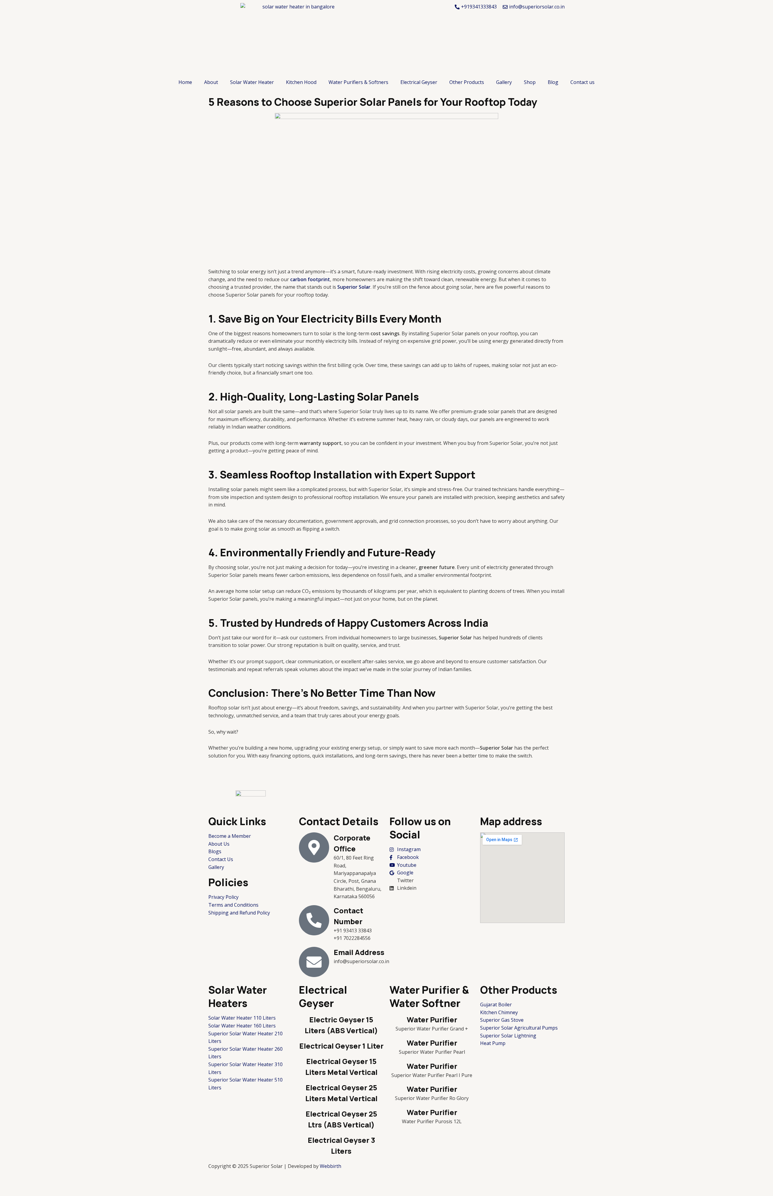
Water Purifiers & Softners (358, 82)
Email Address (359, 952)
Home (185, 82)
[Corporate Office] (314, 847)
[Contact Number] (314, 920)
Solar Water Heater (252, 82)
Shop (530, 82)
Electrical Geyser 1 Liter (341, 1046)
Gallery (504, 82)
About (211, 82)
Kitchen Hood (301, 82)
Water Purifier (432, 1019)
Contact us (582, 82)
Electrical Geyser (418, 82)
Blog (553, 82)
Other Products (466, 82)
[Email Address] (314, 962)
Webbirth (330, 1166)
